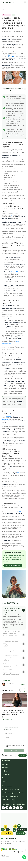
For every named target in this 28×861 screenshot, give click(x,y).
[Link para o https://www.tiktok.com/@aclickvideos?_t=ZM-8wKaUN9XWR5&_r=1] (21, 807)
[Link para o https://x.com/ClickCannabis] (10, 807)
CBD (9, 55)
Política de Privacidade (11, 746)
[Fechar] (26, 754)
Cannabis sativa (10, 56)
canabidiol (8, 416)
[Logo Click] (6, 2)
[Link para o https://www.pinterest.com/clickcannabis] (14, 807)
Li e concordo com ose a (15, 746)
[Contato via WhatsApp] (24, 857)
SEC (12, 215)
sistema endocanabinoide (19, 425)
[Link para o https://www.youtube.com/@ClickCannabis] (17, 807)
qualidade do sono (15, 271)
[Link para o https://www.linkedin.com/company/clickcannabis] (6, 807)
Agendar (23, 755)
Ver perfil (23, 684)
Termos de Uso (19, 745)
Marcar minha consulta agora (12, 565)
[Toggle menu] (25, 2)
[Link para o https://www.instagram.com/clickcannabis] (3, 807)
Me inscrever (14, 750)
